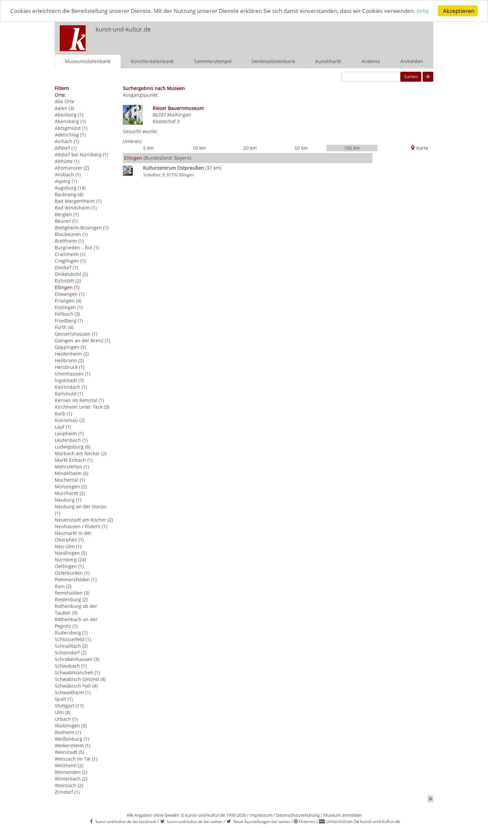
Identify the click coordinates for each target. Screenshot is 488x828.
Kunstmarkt (328, 61)
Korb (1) (63, 413)
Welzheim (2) (69, 765)
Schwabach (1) (71, 666)
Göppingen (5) (70, 347)
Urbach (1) (66, 719)
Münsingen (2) (71, 486)
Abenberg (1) (69, 115)
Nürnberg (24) (70, 559)
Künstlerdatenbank (152, 61)
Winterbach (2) (71, 779)
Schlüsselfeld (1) (73, 639)
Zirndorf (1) (67, 792)
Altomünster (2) (72, 168)
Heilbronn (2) (69, 360)
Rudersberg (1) (71, 632)
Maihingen (179, 115)
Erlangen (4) (68, 300)
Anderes (371, 61)
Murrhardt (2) (70, 493)
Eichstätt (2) (68, 281)
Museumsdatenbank (88, 61)
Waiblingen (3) (71, 725)
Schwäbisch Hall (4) (76, 686)
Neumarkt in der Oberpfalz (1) (73, 536)
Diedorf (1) (66, 267)
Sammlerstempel (213, 61)
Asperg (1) (66, 181)
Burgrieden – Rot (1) (77, 247)
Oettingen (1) (69, 566)
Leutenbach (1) (71, 440)
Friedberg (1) (69, 320)
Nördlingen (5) (71, 553)
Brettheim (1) (69, 241)
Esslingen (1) (69, 307)
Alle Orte (64, 101)
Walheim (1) (68, 732)
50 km (301, 148)
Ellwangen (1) (69, 294)
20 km (250, 148)
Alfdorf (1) (66, 148)
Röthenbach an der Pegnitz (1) (76, 622)
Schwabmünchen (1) (77, 672)
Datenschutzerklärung (298, 815)
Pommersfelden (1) (76, 579)
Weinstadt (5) (69, 752)
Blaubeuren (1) (71, 234)
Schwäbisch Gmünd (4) (80, 679)
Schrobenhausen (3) (77, 659)
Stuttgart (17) (69, 706)
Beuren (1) (66, 221)
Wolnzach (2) (69, 785)
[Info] (423, 11)
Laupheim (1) (69, 433)
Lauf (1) (63, 427)
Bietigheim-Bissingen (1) (82, 227)
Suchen (411, 76)
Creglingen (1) (70, 261)
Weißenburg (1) (72, 739)
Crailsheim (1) (70, 254)
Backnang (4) (69, 194)
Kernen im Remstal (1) (79, 400)
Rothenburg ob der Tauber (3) (76, 609)
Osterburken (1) (72, 573)
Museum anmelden (342, 815)
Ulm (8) (62, 712)
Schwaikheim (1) (73, 692)
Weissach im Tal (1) (76, 759)
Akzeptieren (458, 11)
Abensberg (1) (70, 121)
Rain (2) (63, 586)
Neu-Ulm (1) (68, 546)
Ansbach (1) (68, 174)
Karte (421, 148)
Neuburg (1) (68, 500)
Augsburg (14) (70, 188)
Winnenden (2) (71, 772)
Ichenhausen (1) (72, 374)
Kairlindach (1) (71, 387)
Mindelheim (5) (71, 473)
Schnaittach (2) (71, 646)
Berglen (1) (67, 214)
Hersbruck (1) (69, 367)
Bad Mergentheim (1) (78, 201)
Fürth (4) (64, 327)
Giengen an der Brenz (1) (82, 340)
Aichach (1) (67, 141)
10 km (199, 148)
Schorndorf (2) (70, 652)
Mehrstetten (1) (72, 466)
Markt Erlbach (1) (74, 460)
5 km (148, 148)
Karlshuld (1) (69, 393)
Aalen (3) (64, 108)
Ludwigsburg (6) (72, 447)
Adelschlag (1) (70, 134)
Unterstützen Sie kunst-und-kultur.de (363, 821)
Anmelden (411, 61)
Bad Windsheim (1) (76, 208)
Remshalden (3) (72, 593)
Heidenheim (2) (72, 354)
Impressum (261, 815)
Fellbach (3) (67, 314)
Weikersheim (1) (72, 745)
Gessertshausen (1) (76, 334)
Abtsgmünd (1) (71, 128)
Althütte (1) (67, 161)
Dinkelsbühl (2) (71, 274)
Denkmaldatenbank (273, 61)
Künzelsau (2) (70, 420)
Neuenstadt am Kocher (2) (84, 520)
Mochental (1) (70, 480)
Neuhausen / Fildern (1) (81, 526)
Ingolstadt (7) (69, 380)
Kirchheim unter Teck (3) (82, 407)
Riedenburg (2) (71, 599)
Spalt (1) (64, 699)
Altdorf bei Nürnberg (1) (81, 154)
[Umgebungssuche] (428, 77)
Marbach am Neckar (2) (81, 453)
